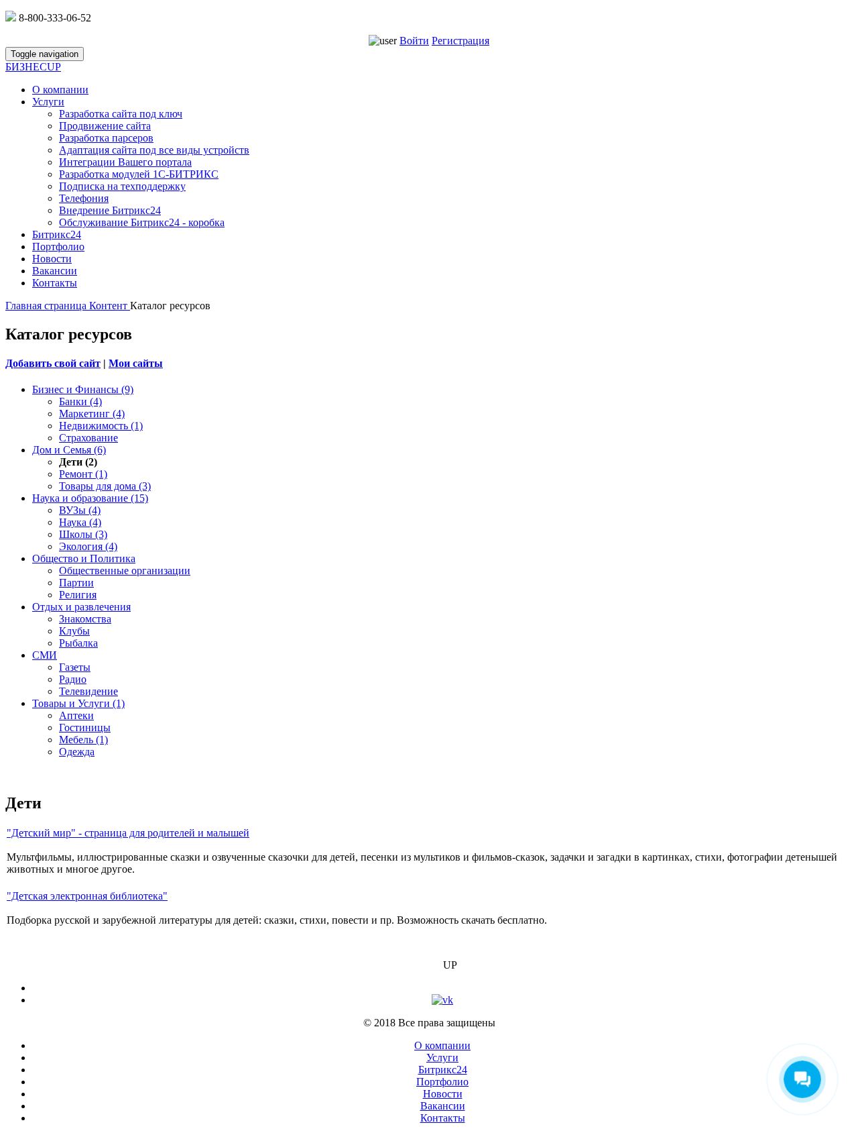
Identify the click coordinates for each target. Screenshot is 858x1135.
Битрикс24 (56, 234)
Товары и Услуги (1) (78, 703)
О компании (60, 89)
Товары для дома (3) (105, 486)
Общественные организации (124, 570)
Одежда (77, 751)
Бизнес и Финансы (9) (82, 389)
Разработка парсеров (106, 138)
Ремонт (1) (83, 474)
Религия (78, 594)
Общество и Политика (83, 558)
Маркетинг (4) (92, 413)
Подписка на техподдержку (122, 186)
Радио (72, 679)
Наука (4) (80, 522)
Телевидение (88, 691)
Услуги (48, 101)
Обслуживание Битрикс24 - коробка (142, 222)
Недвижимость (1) (101, 425)
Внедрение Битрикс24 (110, 210)
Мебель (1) (83, 739)
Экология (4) (88, 546)
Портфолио (58, 246)
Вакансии (54, 270)
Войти (414, 40)
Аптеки (76, 715)
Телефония (84, 198)
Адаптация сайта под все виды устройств (154, 150)
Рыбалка (78, 643)
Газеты (74, 667)
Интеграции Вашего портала (125, 162)
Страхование (88, 437)
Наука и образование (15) (90, 498)
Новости (52, 258)
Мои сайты (136, 363)
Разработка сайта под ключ (120, 113)
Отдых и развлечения (81, 606)
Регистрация (460, 40)
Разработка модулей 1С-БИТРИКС (139, 174)
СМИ (44, 655)
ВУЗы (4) (80, 510)
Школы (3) (83, 534)
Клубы (74, 631)
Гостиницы (85, 727)
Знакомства (85, 619)
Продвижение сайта (105, 125)
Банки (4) (80, 401)
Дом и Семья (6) (69, 449)
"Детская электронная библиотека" (87, 896)
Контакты (54, 282)
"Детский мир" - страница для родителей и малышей (128, 833)
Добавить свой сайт (53, 363)
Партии (76, 582)
